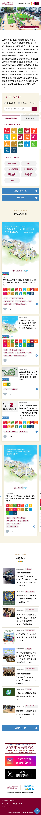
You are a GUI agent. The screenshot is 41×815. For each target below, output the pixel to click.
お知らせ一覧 (20, 728)
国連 (12, 180)
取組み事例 (11, 103)
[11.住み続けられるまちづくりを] (7, 144)
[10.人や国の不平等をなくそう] (34, 137)
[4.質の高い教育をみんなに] (27, 131)
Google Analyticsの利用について (12, 804)
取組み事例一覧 (20, 191)
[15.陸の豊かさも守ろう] (34, 144)
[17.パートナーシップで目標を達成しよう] (14, 150)
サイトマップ (6, 807)
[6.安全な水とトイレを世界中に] (7, 137)
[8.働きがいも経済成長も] (21, 137)
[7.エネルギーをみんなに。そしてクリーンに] (14, 137)
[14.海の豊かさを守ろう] (27, 144)
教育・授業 (12, 163)
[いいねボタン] (5, 309)
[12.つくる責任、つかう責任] (14, 144)
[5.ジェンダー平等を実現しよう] (34, 131)
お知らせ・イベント (28, 103)
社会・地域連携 (12, 169)
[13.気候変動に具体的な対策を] (21, 144)
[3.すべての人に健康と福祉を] (21, 131)
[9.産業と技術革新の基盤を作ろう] (27, 137)
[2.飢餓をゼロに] (14, 131)
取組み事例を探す (11, 118)
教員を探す (30, 118)
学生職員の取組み (28, 175)
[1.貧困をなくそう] (7, 131)
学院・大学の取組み (12, 175)
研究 (28, 163)
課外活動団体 (28, 169)
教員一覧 (20, 197)
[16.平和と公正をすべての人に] (7, 150)
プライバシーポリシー (8, 801)
